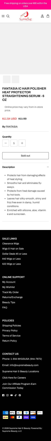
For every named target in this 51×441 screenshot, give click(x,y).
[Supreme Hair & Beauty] (25, 16)
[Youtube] (11, 395)
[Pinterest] (20, 395)
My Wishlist (8, 287)
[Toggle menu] (3, 16)
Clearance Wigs (10, 243)
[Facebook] (3, 395)
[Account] (42, 16)
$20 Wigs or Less (11, 264)
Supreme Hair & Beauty (19, 428)
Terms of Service (11, 335)
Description (8, 167)
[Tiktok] (16, 395)
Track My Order (10, 292)
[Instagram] (7, 395)
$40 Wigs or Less (11, 258)
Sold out (25, 155)
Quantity (6, 136)
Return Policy (9, 340)
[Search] (9, 16)
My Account (8, 282)
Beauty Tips (8, 302)
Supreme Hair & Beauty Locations (20, 371)
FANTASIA (12, 126)
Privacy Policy (10, 330)
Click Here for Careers (14, 377)
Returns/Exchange (12, 297)
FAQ (4, 307)
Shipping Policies (11, 325)
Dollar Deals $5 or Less (14, 253)
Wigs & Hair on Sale (13, 248)
